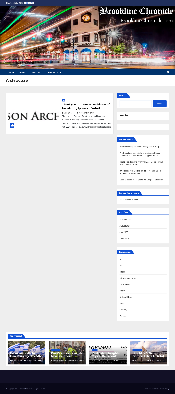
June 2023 (124, 238)
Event (122, 266)
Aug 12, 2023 (140, 360)
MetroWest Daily (87, 113)
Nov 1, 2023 (17, 360)
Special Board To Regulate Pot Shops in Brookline (141, 180)
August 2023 (125, 226)
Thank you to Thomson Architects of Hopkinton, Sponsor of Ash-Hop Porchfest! (86, 108)
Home (11, 72)
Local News (125, 284)
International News (128, 278)
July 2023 (124, 232)
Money (122, 291)
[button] (168, 72)
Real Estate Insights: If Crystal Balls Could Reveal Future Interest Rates (107, 357)
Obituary (123, 310)
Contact (37, 72)
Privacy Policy (55, 72)
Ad (64, 100)
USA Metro (114, 360)
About (23, 72)
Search (122, 95)
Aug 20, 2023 (99, 360)
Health (122, 272)
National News (126, 297)
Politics (123, 316)
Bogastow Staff (33, 360)
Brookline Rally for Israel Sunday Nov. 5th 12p (139, 147)
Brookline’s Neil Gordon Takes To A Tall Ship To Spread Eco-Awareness (148, 357)
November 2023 (126, 220)
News (122, 303)
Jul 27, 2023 (69, 113)
